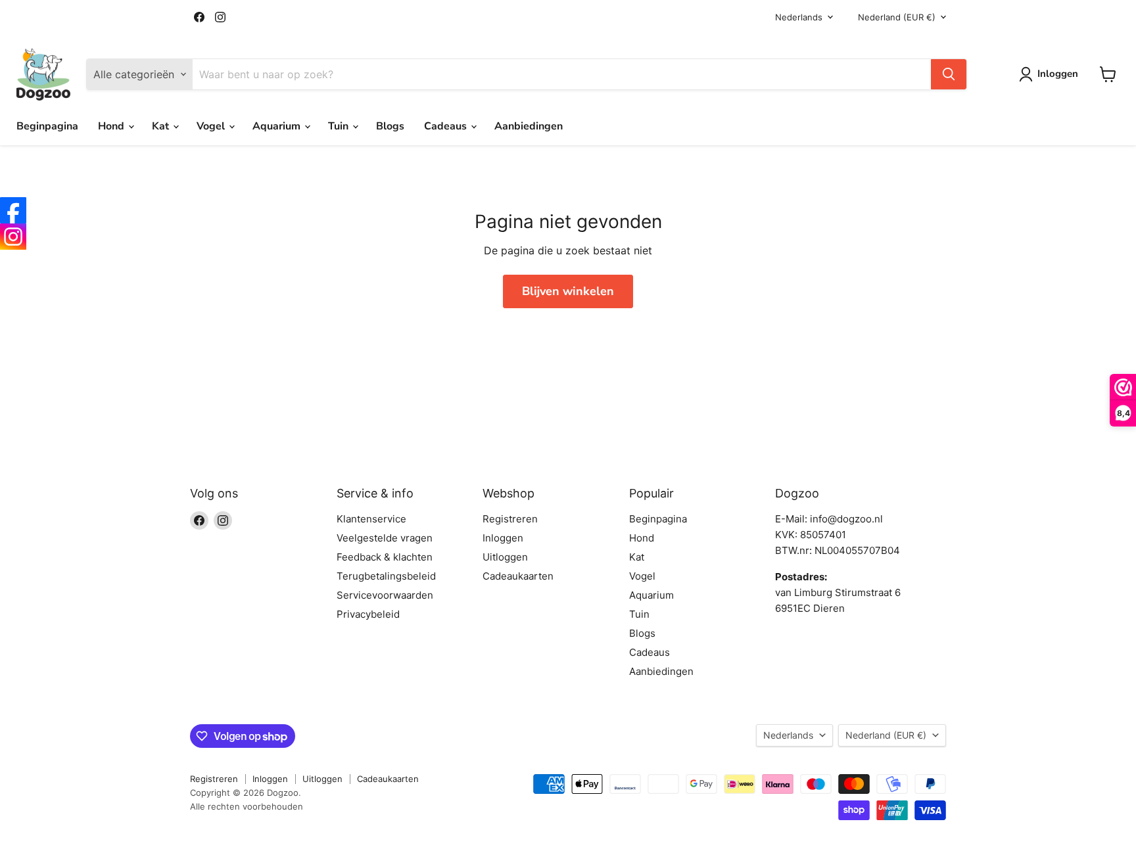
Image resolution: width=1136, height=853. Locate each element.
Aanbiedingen (528, 126)
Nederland (896, 17)
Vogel (212, 126)
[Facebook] (13, 210)
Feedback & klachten (385, 557)
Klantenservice (371, 519)
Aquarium (277, 126)
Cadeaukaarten (518, 576)
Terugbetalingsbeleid (386, 576)
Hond (112, 126)
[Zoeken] (948, 74)
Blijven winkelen (568, 291)
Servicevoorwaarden (385, 595)
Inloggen (503, 538)
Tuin (339, 126)
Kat (162, 126)
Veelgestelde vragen (385, 538)
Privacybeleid (368, 614)
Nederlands (798, 17)
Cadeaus (446, 126)
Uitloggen (505, 557)
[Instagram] (13, 236)
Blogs (390, 126)
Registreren (510, 519)
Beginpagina (47, 126)
